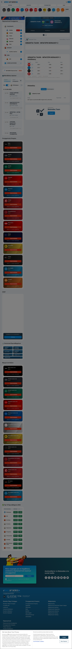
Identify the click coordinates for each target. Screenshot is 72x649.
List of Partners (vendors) (38, 641)
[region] (36, 639)
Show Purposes (64, 641)
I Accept (64, 637)
